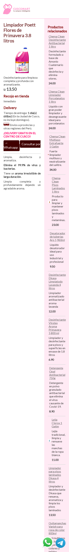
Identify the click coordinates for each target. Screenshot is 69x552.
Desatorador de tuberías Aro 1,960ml (57, 236)
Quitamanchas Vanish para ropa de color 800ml (57, 528)
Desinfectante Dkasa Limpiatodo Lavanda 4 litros (57, 281)
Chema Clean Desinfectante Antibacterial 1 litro (57, 41)
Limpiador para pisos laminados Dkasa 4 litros (55, 474)
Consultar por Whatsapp (22, 145)
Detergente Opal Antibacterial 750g (57, 373)
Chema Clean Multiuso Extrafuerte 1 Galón (57, 141)
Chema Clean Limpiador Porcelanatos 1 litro (57, 96)
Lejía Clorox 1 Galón (57, 423)
